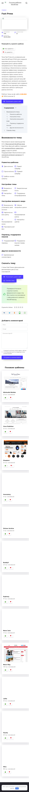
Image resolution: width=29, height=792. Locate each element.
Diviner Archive (8, 528)
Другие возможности (16, 127)
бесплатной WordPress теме (15, 144)
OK (17, 788)
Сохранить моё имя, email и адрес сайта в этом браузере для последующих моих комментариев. (14, 352)
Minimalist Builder (9, 392)
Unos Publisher (8, 426)
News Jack (7, 630)
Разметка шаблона (16, 114)
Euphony (6, 596)
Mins (4, 767)
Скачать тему (11, 130)
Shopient (6, 460)
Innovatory (7, 494)
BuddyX (6, 562)
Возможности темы (13, 112)
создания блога (10, 148)
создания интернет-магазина (12, 155)
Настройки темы (15, 116)
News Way (6, 664)
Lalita (5, 698)
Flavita (5, 733)
